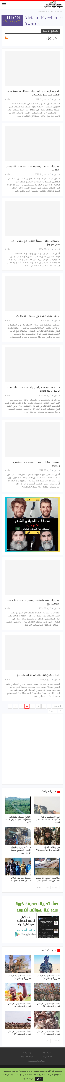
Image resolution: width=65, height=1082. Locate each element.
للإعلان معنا (27, 1053)
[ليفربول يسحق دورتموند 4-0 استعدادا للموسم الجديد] (32, 143)
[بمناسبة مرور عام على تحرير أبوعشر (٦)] (47, 992)
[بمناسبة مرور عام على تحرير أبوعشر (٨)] (47, 964)
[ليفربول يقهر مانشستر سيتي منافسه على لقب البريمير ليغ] (32, 577)
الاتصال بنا (47, 1057)
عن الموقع (46, 1053)
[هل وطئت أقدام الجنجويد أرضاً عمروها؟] (47, 836)
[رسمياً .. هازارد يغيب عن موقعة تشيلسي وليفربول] (32, 439)
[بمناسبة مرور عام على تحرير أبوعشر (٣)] (18, 1020)
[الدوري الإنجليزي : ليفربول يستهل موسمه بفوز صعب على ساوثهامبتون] (32, 68)
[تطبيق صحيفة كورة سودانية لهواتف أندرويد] (37, 919)
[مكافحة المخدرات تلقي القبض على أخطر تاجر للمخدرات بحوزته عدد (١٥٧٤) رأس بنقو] (47, 866)
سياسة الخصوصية (36, 1061)
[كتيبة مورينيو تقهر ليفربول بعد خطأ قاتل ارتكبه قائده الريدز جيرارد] (32, 364)
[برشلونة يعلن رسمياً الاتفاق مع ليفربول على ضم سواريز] (32, 218)
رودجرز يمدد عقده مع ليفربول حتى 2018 (38, 316)
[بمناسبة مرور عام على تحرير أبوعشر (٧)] (18, 964)
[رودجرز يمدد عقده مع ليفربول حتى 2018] (32, 293)
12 (38, 706)
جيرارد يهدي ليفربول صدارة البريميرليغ (38, 675)
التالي (53, 711)
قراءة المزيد (28, 1079)
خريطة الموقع (27, 1057)
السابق (57, 706)
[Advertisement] (32, 748)
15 (21, 706)
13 (32, 706)
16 (15, 706)
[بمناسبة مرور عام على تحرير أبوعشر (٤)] (47, 1020)
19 (60, 711)
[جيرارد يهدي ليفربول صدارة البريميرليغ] (32, 652)
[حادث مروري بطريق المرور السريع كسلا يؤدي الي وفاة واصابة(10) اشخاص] (18, 836)
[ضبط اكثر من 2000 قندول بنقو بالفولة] (18, 866)
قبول (39, 1079)
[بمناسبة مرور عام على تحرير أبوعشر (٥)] (18, 992)
